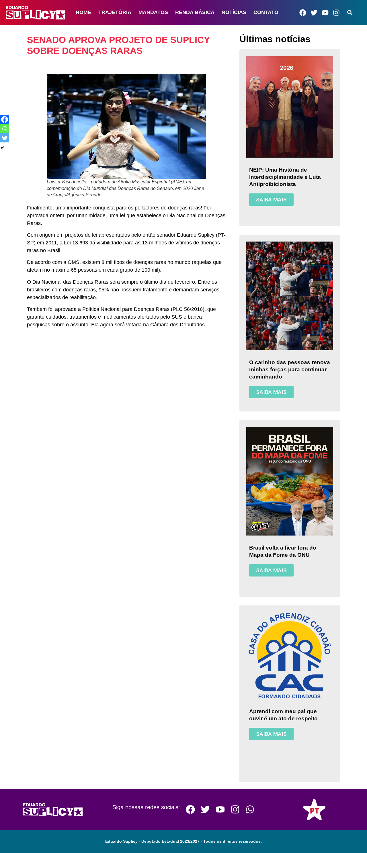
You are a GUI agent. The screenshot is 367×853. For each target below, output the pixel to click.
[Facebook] (302, 12)
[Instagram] (336, 12)
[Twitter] (314, 12)
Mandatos (153, 12)
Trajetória (114, 12)
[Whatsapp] (4, 128)
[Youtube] (325, 12)
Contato (265, 12)
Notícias (234, 12)
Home (83, 12)
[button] (349, 12)
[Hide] (2, 148)
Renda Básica (194, 12)
